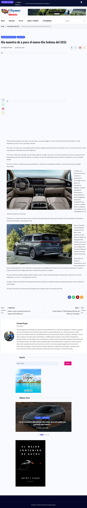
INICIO (3, 21)
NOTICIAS (12, 21)
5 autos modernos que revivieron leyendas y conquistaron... (42, 3)
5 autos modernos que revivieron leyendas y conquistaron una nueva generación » (42, 423)
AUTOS (21, 21)
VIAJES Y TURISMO (32, 21)
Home (2, 26)
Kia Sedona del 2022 (13, 26)
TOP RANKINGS (47, 21)
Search (68, 363)
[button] (38, 434)
